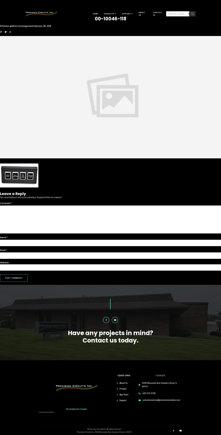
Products (109, 14)
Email (3, 250)
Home (95, 14)
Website (4, 262)
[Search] (192, 13)
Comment (6, 203)
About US (142, 14)
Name (4, 237)
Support (126, 14)
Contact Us (157, 14)
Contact (160, 375)
